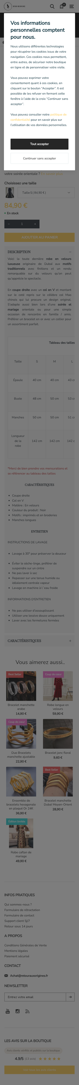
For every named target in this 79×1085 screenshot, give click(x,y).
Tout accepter (39, 144)
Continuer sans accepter (39, 158)
